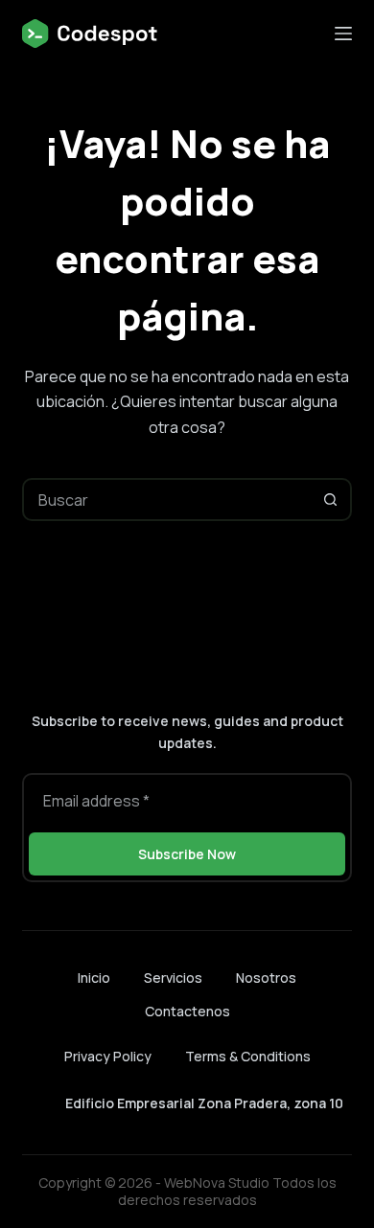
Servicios (173, 978)
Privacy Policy (108, 1056)
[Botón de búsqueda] (330, 499)
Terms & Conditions (248, 1056)
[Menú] (343, 33)
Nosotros (266, 978)
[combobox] (167, 499)
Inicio (94, 978)
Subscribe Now (187, 854)
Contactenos (187, 1011)
